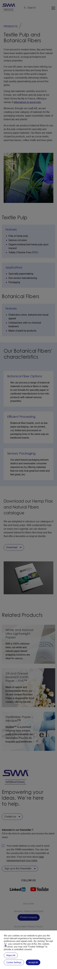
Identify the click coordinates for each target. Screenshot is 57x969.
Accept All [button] (33, 962)
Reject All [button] (10, 955)
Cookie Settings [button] (13, 962)
